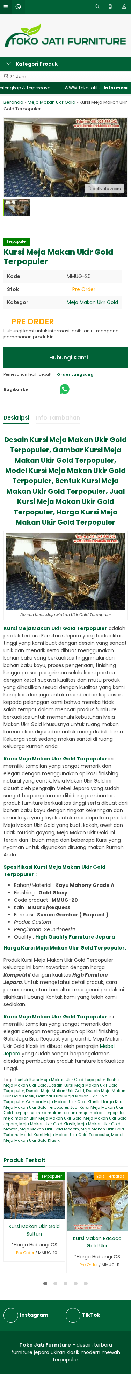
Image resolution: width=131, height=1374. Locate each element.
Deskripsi (16, 417)
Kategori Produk (36, 63)
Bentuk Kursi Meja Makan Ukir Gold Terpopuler (60, 1079)
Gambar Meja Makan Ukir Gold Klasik (63, 1101)
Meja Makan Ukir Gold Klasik (47, 1124)
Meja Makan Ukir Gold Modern (49, 1129)
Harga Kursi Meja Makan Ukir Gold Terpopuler (64, 1104)
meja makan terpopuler (102, 1112)
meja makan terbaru (56, 1112)
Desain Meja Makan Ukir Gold (55, 1091)
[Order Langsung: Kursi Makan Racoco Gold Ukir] (71, 1224)
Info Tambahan (58, 417)
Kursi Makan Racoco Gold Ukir (97, 1242)
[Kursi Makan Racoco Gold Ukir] (97, 1201)
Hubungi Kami (68, 357)
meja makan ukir (20, 1118)
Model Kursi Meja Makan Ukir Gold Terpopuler (64, 1135)
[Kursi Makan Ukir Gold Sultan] (34, 1195)
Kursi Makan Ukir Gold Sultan (34, 1230)
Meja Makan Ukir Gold (92, 302)
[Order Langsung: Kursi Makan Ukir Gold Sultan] (9, 1212)
